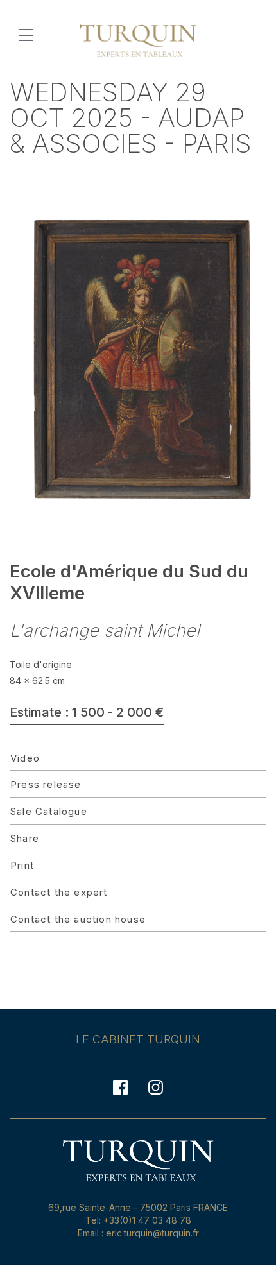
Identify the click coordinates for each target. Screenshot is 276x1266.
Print (22, 865)
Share (24, 838)
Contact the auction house (78, 919)
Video (25, 758)
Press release (46, 784)
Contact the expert (59, 892)
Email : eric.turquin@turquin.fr (138, 1233)
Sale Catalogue (48, 811)
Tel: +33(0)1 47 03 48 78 (138, 1220)
